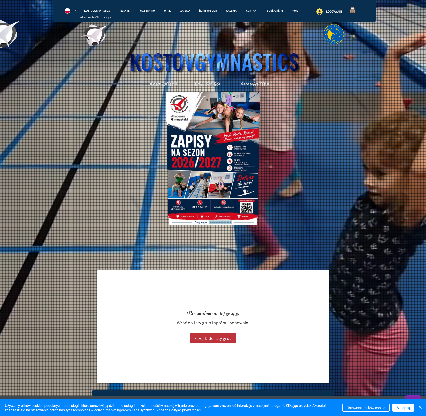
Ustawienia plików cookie (366, 407)
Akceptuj (403, 407)
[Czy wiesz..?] (352, 10)
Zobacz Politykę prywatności (179, 409)
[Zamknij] (420, 407)
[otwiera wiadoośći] (93, 36)
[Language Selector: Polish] (70, 10)
